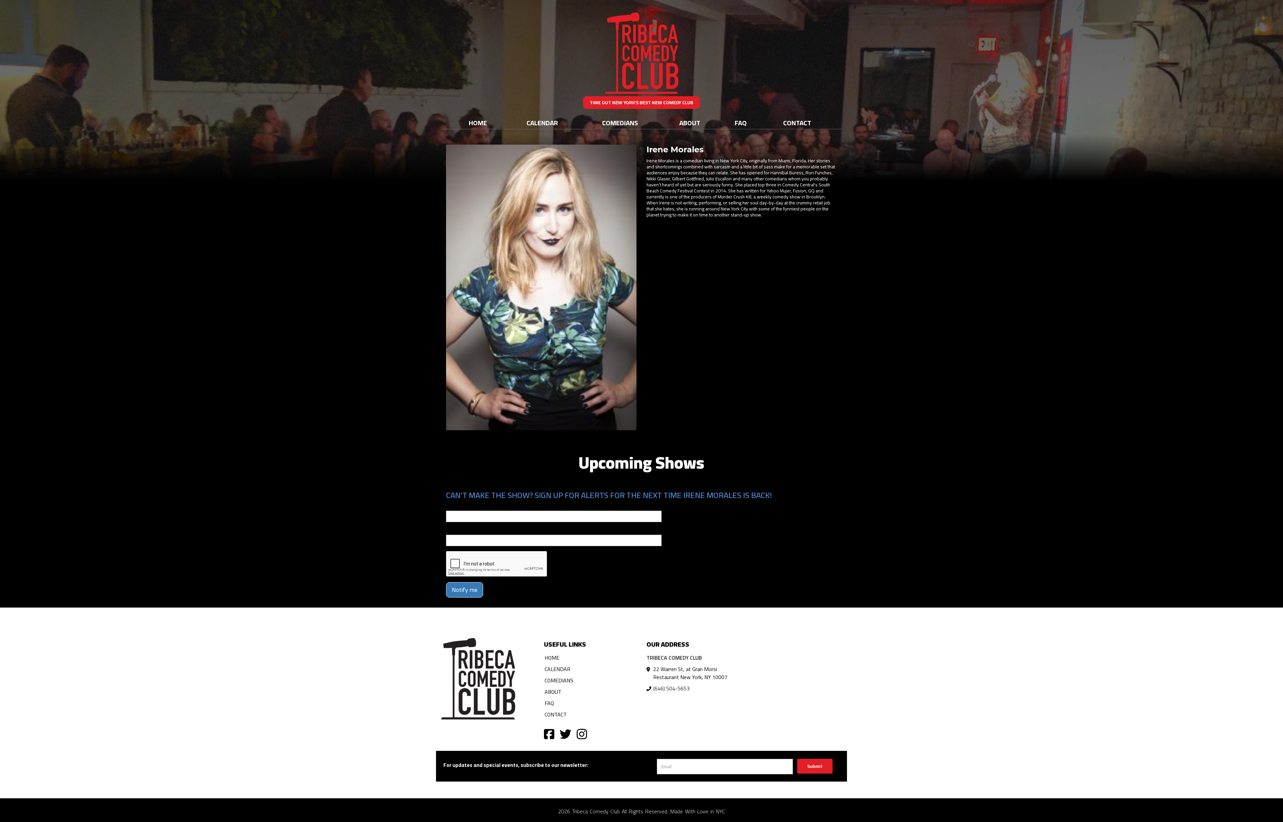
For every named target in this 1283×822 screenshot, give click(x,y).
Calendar (542, 123)
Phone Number (462, 530)
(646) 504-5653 (671, 688)
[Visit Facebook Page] (549, 733)
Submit (815, 766)
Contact (797, 123)
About (689, 123)
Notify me (464, 589)
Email (452, 506)
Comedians (620, 123)
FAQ (741, 123)
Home (478, 123)
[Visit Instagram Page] (582, 733)
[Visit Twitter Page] (565, 733)
